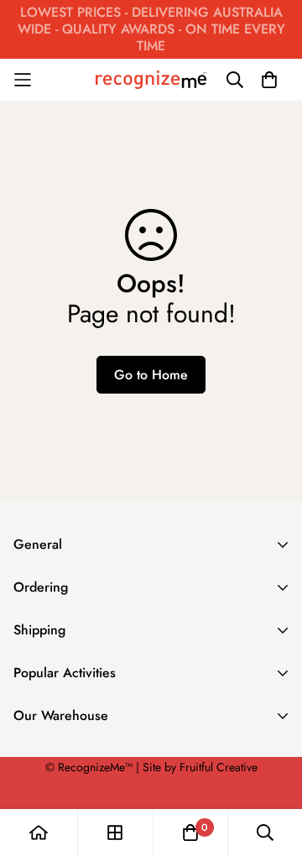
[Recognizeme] (151, 80)
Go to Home (151, 374)
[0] (190, 832)
